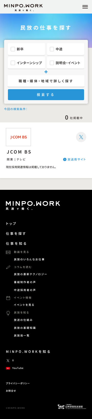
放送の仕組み (23, 320)
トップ (11, 223)
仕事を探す (16, 233)
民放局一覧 (22, 335)
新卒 (20, 48)
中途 (59, 48)
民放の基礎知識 (25, 328)
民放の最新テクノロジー (31, 274)
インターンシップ (29, 62)
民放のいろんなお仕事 (29, 259)
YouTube (18, 368)
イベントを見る (24, 305)
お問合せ (11, 390)
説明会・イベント (68, 62)
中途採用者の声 (25, 290)
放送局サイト (76, 159)
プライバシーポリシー (18, 383)
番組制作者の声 (25, 282)
